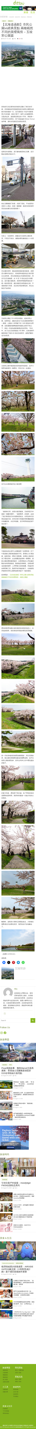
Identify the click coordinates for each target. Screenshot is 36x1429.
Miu (15, 38)
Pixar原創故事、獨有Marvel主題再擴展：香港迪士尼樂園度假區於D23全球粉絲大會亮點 (17, 1070)
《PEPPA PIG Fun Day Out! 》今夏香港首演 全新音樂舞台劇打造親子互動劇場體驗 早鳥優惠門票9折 (24, 1313)
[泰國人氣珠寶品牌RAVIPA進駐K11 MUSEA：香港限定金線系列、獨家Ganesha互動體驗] (6, 1193)
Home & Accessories (8, 1263)
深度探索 (4, 17)
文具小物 (15, 1392)
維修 (16, 1379)
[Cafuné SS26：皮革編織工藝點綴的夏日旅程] (6, 1204)
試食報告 (5, 1408)
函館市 (4, 21)
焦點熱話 (23, 17)
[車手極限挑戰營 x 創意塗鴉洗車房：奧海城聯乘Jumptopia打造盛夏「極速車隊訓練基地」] (6, 1113)
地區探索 (17, 17)
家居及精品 (6, 1413)
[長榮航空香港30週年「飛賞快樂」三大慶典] (6, 1102)
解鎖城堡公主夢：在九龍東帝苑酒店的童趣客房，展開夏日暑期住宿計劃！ (23, 1094)
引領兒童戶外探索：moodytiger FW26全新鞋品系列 (16, 1184)
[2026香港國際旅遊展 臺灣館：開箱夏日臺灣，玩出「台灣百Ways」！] (6, 1301)
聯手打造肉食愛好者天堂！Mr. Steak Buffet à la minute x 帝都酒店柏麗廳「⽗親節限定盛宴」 (23, 1293)
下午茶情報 (6, 1411)
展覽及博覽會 (19, 1263)
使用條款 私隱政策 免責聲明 (25, 1425)
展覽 (16, 1381)
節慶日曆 (5, 1392)
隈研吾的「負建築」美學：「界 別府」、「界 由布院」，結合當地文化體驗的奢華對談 (23, 1083)
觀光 (16, 1370)
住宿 (16, 1372)
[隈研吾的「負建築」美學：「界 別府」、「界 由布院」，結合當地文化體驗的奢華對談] (6, 1081)
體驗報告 (29, 17)
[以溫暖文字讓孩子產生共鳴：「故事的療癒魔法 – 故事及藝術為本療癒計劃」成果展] (6, 1280)
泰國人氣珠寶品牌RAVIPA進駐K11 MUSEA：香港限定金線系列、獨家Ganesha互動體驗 (23, 1196)
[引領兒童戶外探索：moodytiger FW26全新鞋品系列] (18, 1159)
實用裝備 (4, 1179)
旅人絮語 (5, 1379)
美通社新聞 (6, 1382)
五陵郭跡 (20, 968)
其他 (20, 1381)
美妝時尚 (15, 1394)
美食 (20, 1372)
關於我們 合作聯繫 (8, 1425)
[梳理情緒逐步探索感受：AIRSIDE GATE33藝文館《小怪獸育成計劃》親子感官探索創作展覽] (18, 1242)
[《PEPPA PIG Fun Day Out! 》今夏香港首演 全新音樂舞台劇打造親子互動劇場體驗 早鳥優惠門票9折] (6, 1311)
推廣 (20, 1379)
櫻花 (21, 38)
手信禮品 (15, 1396)
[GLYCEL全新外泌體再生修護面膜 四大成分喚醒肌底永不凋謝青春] (6, 1214)
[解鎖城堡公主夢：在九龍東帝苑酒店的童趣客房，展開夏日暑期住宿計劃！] (6, 1092)
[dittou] (18, 1)
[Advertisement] (18, 87)
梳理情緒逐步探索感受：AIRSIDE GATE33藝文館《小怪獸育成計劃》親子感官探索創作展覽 (17, 1269)
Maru (15, 1188)
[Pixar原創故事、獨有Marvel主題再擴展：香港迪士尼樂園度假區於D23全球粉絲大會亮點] (18, 1044)
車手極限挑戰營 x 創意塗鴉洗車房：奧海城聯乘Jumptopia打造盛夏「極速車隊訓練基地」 (24, 1115)
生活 (32, 12)
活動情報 (5, 1389)
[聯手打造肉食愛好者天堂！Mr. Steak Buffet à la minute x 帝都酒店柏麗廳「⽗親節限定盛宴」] (6, 1290)
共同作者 (15, 1425)
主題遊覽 (11, 17)
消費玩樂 (21, 1370)
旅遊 (26, 12)
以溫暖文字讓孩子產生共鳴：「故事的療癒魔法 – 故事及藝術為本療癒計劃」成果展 (23, 1282)
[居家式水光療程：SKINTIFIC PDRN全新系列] (6, 1224)
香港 (10, 1065)
